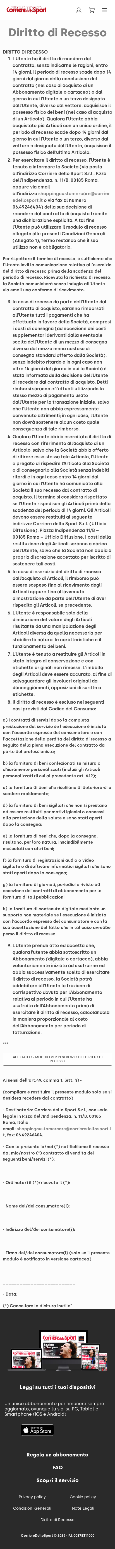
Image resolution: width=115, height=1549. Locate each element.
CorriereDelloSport (37, 1536)
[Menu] (105, 10)
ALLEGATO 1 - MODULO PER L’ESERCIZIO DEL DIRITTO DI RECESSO (57, 1059)
